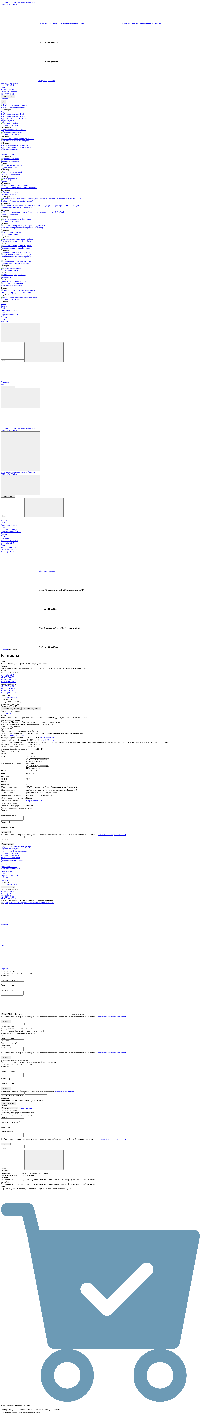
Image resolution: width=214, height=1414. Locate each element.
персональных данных (64, 1091)
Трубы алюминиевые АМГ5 (13, 116)
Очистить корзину (8, 1103)
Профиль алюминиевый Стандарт (15, 252)
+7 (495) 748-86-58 (8, 679)
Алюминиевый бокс (9, 150)
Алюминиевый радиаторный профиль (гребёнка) (22, 228)
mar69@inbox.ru (48, 740)
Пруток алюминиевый (10, 168)
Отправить (6, 1021)
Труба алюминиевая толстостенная (16, 112)
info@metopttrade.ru (9, 697)
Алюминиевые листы (10, 125)
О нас (3, 304)
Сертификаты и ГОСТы (11, 315)
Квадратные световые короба (13, 281)
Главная (4, 649)
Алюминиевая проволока (12, 286)
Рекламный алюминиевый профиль (16, 241)
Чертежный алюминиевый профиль (16, 257)
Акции (4, 317)
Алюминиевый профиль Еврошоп (15, 248)
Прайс (3, 308)
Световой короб (7, 277)
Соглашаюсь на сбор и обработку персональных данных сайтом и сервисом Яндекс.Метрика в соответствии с (65, 835)
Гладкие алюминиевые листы (13, 130)
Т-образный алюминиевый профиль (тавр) (19, 201)
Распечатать (6, 713)
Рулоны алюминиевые (10, 234)
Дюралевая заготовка (10, 161)
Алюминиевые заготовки (12, 299)
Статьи (4, 319)
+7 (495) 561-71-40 (8, 693)
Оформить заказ (25, 1108)
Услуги (4, 306)
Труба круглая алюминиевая (13, 107)
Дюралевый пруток (9, 194)
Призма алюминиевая (10, 270)
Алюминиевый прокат (10, 529)
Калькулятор (6, 871)
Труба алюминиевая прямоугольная (16, 147)
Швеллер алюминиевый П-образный (16, 208)
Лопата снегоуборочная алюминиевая (17, 292)
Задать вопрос (7, 844)
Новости (4, 878)
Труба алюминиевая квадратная (14, 145)
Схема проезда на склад (11, 709)
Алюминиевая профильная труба (15, 141)
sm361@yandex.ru (47, 738)
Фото (3, 312)
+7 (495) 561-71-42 (8, 690)
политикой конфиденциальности (112, 835)
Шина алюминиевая (9, 214)
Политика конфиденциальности (14, 851)
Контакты (5, 321)
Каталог (4, 99)
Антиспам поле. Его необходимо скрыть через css (22, 1031)
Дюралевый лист (8, 181)
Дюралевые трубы (8, 154)
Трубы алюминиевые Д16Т (12, 114)
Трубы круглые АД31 (10, 121)
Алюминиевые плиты (10, 134)
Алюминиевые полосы (10, 221)
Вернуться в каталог (9, 1108)
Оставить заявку (8, 96)
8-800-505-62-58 (7, 675)
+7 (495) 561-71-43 (8, 688)
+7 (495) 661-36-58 (8, 682)
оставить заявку (8, 887)
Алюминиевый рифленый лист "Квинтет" (19, 188)
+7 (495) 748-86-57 (8, 677)
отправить (6, 832)
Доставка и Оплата (9, 310)
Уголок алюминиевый (10, 174)
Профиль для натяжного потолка (15, 263)
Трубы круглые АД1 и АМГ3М (14, 118)
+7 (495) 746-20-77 (8, 686)
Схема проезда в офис (31, 709)
